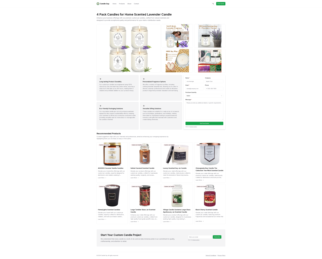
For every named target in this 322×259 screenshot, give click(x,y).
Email (187, 85)
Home (114, 4)
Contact (136, 4)
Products (122, 4)
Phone (207, 85)
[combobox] (204, 95)
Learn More (101, 177)
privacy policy (193, 126)
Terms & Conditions (211, 255)
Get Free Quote (204, 123)
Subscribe (217, 237)
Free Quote (221, 3)
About (129, 4)
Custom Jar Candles (104, 145)
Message (188, 99)
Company (208, 78)
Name (187, 78)
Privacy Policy (221, 255)
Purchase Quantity (190, 92)
